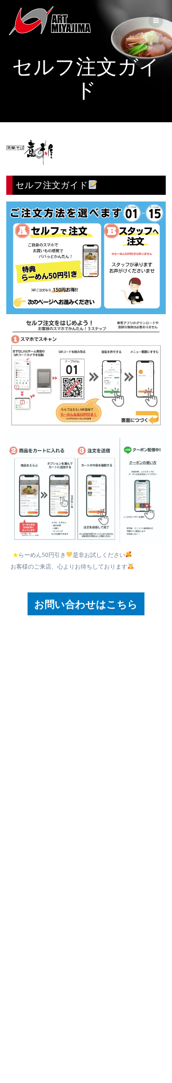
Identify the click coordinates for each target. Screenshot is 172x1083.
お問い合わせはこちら (86, 604)
